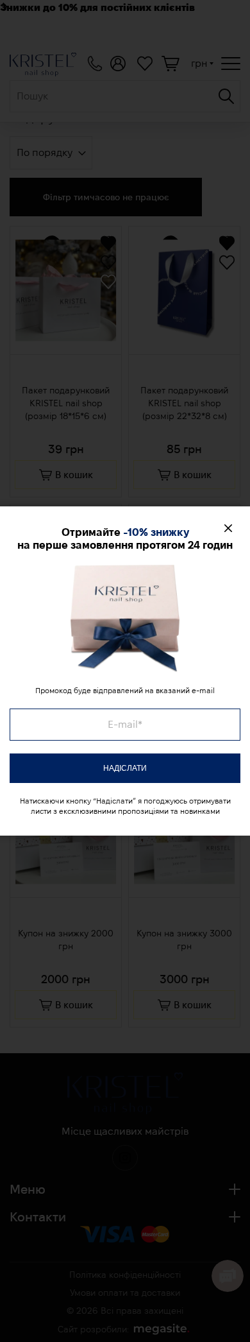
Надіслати (125, 768)
